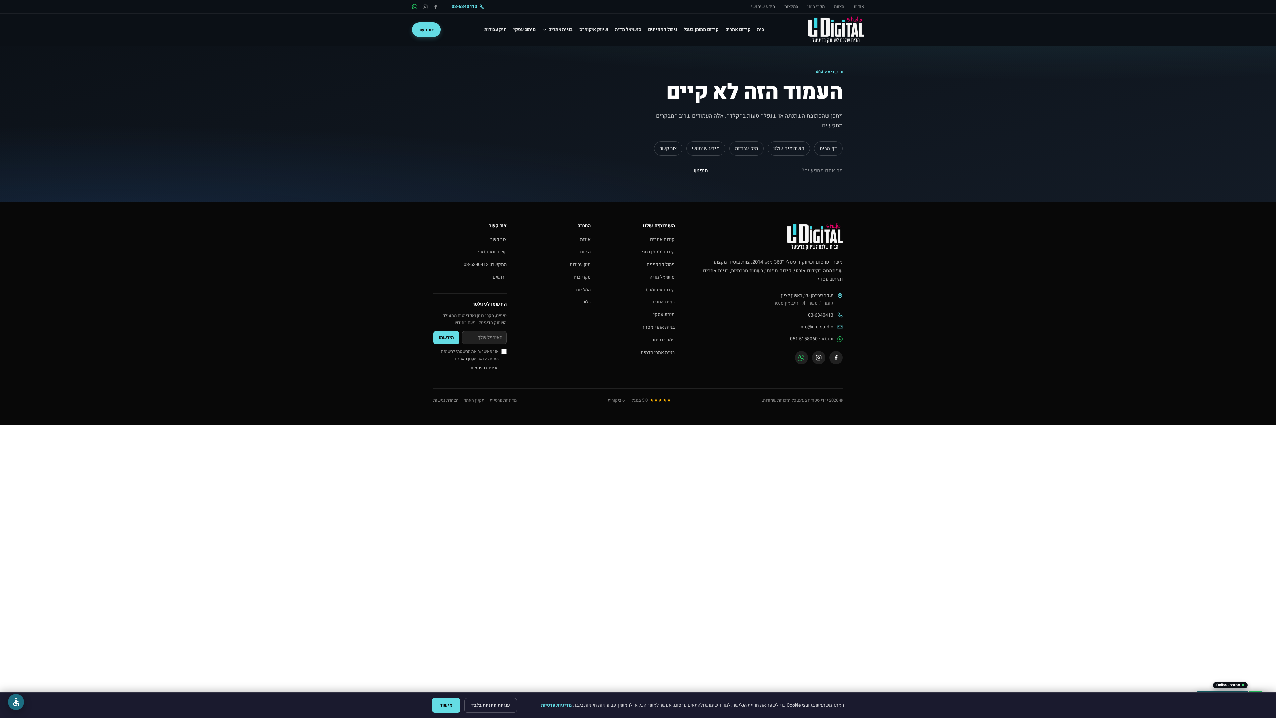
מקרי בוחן (816, 6)
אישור (446, 705)
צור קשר (426, 30)
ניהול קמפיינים (661, 264)
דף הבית (828, 148)
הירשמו (446, 337)
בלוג (587, 302)
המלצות (791, 6)
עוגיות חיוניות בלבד (490, 705)
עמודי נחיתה (663, 339)
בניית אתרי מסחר (658, 327)
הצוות (839, 6)
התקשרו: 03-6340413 (485, 264)
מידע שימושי (763, 6)
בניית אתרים (663, 302)
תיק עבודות (746, 148)
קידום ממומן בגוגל (658, 251)
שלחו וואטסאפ (492, 251)
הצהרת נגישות (446, 400)
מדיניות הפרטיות (485, 368)
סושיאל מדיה (662, 277)
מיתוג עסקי (664, 314)
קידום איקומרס (660, 289)
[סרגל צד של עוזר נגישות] (16, 702)
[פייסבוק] (435, 6)
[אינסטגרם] (425, 6)
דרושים (500, 277)
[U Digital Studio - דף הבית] (836, 29)
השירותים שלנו (788, 148)
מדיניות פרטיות (503, 400)
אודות (859, 6)
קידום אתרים (662, 239)
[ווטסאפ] (414, 6)
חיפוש (701, 171)
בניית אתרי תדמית (658, 352)
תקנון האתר (467, 359)
